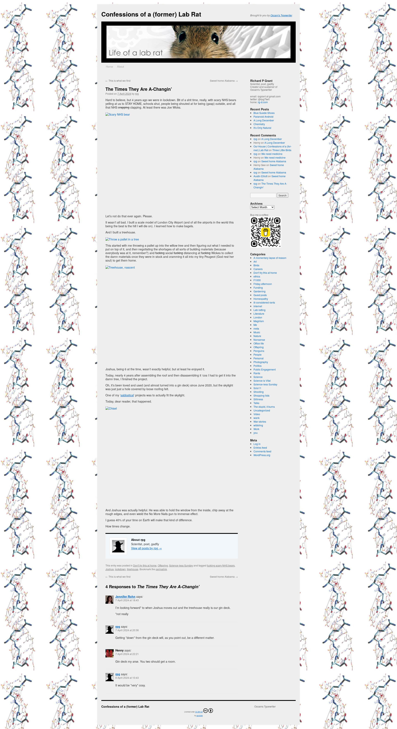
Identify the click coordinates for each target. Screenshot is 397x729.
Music (257, 332)
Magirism (259, 321)
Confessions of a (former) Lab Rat (151, 14)
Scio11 (257, 388)
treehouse (132, 569)
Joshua (109, 569)
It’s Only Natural (262, 127)
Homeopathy (261, 298)
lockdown (120, 569)
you (256, 432)
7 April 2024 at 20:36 (127, 630)
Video (257, 414)
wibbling (258, 425)
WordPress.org (262, 455)
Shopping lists (261, 395)
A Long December (264, 120)
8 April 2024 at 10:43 (127, 677)
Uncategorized (262, 410)
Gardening (259, 291)
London (258, 317)
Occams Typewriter (265, 706)
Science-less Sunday (181, 565)
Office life (259, 343)
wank (256, 417)
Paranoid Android (263, 116)
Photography (261, 362)
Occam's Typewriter (281, 15)
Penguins (259, 351)
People (258, 354)
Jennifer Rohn (125, 596)
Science (258, 377)
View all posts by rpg (146, 548)
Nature (257, 336)
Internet (258, 306)
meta (256, 328)
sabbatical (127, 395)
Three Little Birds (281, 150)
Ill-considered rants (264, 302)
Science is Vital (262, 380)
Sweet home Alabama (224, 80)
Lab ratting (259, 310)
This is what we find (117, 80)
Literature (259, 313)
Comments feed (262, 451)
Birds (256, 265)
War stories (260, 421)
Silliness (258, 399)
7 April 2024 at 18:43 (127, 600)
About (120, 66)
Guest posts (260, 295)
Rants (257, 373)
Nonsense (259, 339)
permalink (161, 569)
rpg (137, 93)
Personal (259, 358)
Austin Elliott (260, 176)
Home (109, 66)
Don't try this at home (145, 565)
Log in (257, 444)
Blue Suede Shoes (264, 113)
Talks (256, 403)
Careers (258, 269)
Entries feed (260, 447)
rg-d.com (263, 102)
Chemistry (259, 124)
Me (255, 324)
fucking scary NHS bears (221, 565)
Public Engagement (265, 369)
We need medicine (271, 153)
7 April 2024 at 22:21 (127, 654)
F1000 (257, 280)
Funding (258, 287)
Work (256, 429)
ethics (257, 276)
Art (255, 261)
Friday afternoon (263, 284)
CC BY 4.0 (199, 712)
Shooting (259, 391)
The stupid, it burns (264, 406)
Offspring (163, 565)
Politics (258, 365)
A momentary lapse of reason (270, 257)
